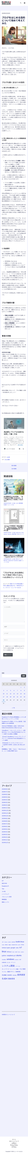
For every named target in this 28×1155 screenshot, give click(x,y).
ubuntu (5, 534)
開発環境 (11, 979)
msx (13, 951)
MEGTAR (4, 883)
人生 (17, 503)
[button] (20, 3)
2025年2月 (5, 837)
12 (10, 693)
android (13, 942)
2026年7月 (5, 791)
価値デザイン (11, 971)
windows (10, 959)
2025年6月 (5, 826)
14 (17, 693)
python (4, 955)
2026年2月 (5, 805)
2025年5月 (5, 829)
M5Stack (9, 951)
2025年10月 (5, 815)
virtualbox (4, 959)
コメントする (11, 504)
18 (7, 696)
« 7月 (13, 707)
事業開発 (4, 899)
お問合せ (14, 1143)
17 (3, 696)
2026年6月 (5, 794)
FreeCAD (15, 560)
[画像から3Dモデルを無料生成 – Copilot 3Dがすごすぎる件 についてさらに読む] (14, 545)
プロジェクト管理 (6, 896)
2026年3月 (5, 802)
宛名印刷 (14, 534)
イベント (13, 962)
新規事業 (9, 975)
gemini (19, 944)
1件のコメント (20, 534)
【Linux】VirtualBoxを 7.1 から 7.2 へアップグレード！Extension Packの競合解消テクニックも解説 (14, 738)
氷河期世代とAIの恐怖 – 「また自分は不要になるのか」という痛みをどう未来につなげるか (13, 498)
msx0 (16, 951)
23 (24, 696)
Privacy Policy (14, 1145)
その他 (8, 457)
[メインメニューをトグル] (24, 3)
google (13, 947)
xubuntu (9, 534)
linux (23, 532)
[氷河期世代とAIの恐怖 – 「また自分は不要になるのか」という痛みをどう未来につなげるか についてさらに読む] (14, 486)
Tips (3, 888)
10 (3, 693)
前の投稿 (14, 465)
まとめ (8, 962)
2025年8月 (5, 821)
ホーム (14, 1139)
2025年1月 (5, 839)
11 (7, 693)
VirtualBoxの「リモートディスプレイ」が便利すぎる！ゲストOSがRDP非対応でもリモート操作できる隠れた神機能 (13, 732)
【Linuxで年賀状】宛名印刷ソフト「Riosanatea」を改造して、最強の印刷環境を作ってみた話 (14, 528)
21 (17, 696)
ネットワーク (5, 969)
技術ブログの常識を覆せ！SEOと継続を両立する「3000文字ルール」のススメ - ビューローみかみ (13, 585)
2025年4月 (5, 831)
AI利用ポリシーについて (8, 1014)
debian (6, 944)
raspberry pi (11, 955)
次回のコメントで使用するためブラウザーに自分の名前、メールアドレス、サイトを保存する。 (14, 648)
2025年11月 (5, 813)
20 (14, 696)
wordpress (17, 959)
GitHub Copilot (6, 947)
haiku (17, 947)
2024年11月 (5, 842)
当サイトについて (14, 1141)
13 (14, 693)
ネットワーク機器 (14, 969)
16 (24, 693)
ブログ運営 (7, 459)
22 (21, 696)
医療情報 (18, 971)
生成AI (5, 504)
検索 (3, 673)
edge (9, 944)
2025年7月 (5, 823)
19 (10, 696)
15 (21, 693)
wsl (20, 959)
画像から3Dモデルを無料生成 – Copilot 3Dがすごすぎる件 (13, 556)
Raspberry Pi (5, 886)
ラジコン (4, 971)
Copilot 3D (10, 560)
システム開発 (8, 966)
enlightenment (14, 944)
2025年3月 (5, 834)
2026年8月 (5, 789)
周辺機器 (4, 975)
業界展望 (21, 503)
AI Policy (14, 1147)
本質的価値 (14, 975)
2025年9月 (5, 818)
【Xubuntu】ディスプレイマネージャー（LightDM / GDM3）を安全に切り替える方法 (13, 744)
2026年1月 (5, 807)
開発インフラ (5, 902)
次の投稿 (14, 468)
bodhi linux (18, 532)
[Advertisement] (14, 767)
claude (3, 944)
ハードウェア (5, 894)
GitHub (22, 944)
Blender (5, 560)
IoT (3, 880)
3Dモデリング (19, 559)
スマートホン (17, 966)
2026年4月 (5, 799)
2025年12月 (5, 810)
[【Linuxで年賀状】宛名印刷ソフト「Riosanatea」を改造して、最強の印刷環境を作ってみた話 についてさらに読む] (14, 516)
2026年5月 (5, 797)
